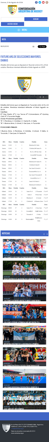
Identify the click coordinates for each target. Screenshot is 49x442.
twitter (40, 2)
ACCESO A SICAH (12, 24)
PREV (40, 97)
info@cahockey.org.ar (17, 428)
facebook (36, 2)
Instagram (46, 2)
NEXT (43, 97)
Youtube (43, 2)
